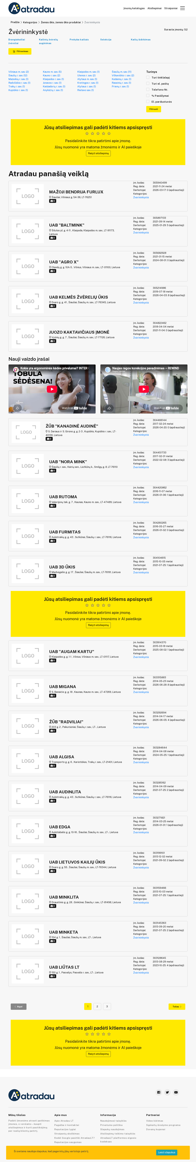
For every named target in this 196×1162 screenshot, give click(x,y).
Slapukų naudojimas (112, 1129)
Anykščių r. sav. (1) (53, 90)
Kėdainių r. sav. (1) (121, 79)
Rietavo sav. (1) (85, 90)
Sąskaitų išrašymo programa (163, 1125)
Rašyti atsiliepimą (98, 153)
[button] (182, 8)
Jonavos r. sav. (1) (52, 82)
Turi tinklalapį (161, 77)
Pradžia (15, 22)
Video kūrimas (154, 1120)
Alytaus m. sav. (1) (87, 79)
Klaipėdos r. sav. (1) (53, 79)
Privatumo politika (111, 1125)
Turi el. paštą (160, 83)
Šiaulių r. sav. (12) (17, 75)
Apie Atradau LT (64, 1120)
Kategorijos (30, 22)
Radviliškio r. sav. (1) (19, 82)
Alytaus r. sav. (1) (86, 86)
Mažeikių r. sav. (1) (18, 79)
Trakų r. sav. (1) (16, 86)
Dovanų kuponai (155, 1129)
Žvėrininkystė (141, 197)
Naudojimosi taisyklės (113, 1120)
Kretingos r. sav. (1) (87, 82)
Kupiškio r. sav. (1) (18, 90)
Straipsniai (170, 8)
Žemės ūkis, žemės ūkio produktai (61, 22)
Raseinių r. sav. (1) (121, 82)
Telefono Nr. (160, 89)
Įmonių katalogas (134, 8)
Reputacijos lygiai (65, 1129)
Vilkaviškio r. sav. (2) (123, 75)
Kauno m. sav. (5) (52, 71)
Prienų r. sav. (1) (120, 86)
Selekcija (105, 39)
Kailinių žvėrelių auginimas (48, 41)
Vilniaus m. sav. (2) (18, 71)
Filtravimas (22, 51)
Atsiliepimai (154, 8)
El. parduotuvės (162, 101)
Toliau (176, 1007)
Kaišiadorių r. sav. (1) (54, 86)
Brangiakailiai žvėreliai (16, 41)
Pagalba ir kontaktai (66, 1125)
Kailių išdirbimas (141, 39)
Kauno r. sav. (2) (51, 75)
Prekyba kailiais (79, 39)
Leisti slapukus (166, 1152)
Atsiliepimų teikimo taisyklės (117, 1133)
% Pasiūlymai (160, 95)
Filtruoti (153, 109)
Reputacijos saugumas (67, 1142)
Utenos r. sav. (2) (86, 75)
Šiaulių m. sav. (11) (121, 71)
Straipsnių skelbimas (66, 1133)
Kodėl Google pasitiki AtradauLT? (74, 1138)
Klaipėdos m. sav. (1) (88, 71)
